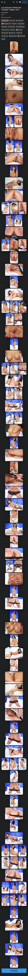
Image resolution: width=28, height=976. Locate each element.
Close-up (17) (11, 26)
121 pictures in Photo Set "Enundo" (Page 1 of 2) (11, 8)
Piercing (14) (21, 26)
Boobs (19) (4, 26)
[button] (2, 2)
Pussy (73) (12, 20)
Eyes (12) (20, 30)
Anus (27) (14, 23)
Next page (14, 971)
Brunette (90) (5, 20)
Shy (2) (3, 39)
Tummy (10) (5, 36)
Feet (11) (13, 33)
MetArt (2, 14)
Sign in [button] (25, 2)
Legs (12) (5, 33)
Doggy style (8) (13, 36)
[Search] (13, 2)
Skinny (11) (19, 33)
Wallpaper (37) (7, 23)
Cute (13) (12, 30)
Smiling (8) (22, 36)
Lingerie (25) (21, 23)
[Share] (17, 2)
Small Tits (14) (5, 30)
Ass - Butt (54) (19, 20)
